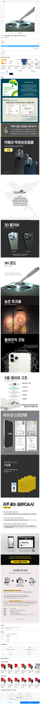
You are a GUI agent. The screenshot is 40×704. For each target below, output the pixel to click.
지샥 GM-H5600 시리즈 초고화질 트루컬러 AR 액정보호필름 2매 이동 (4, 682)
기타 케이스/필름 (16, 627)
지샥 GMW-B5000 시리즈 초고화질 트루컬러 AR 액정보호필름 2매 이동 (17, 682)
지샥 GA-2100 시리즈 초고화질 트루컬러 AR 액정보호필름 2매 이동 (31, 682)
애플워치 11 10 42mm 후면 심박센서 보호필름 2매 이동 (4, 668)
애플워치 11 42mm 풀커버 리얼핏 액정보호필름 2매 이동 (31, 668)
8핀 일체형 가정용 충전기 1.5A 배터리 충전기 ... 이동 (31, 64)
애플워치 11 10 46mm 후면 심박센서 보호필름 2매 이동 (11, 668)
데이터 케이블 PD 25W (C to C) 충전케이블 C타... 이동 (17, 64)
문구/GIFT (2, 627)
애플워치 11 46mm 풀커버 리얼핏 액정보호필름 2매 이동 (24, 668)
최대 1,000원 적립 (35, 48)
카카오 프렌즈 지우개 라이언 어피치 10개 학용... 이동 (4, 64)
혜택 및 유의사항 (10, 654)
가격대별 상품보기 (7, 628)
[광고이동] (36, 1)
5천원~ (12, 628)
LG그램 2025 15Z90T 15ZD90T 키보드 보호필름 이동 (17, 668)
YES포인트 (2, 43)
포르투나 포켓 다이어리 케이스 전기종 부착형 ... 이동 (24, 64)
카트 (39, 1)
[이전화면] (1, 1)
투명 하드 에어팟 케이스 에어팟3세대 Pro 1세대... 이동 (11, 64)
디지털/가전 (6, 627)
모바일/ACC (11, 627)
